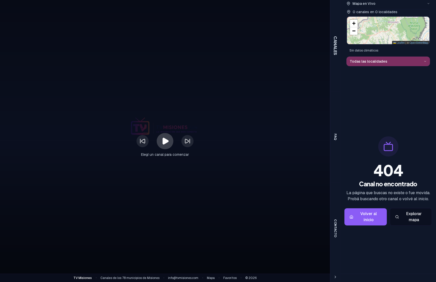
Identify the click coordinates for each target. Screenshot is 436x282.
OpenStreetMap (419, 42)
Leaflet (400, 42)
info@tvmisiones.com (183, 278)
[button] (354, 23)
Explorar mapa (414, 216)
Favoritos (230, 278)
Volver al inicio (368, 216)
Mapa (211, 278)
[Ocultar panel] (335, 277)
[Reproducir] (165, 141)
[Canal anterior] (143, 141)
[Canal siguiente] (187, 141)
